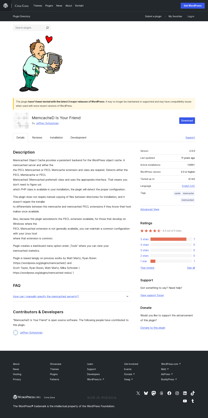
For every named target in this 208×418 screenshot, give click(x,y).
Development (78, 137)
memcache (188, 193)
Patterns (54, 379)
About (16, 364)
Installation (56, 137)
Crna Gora (49, 397)
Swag (128, 379)
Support (190, 137)
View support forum (152, 295)
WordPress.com (171, 364)
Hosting (17, 374)
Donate (129, 374)
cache (177, 193)
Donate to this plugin (152, 327)
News (16, 369)
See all (191, 267)
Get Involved (131, 364)
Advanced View (149, 209)
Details (20, 137)
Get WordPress (193, 5)
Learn (90, 364)
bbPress (167, 374)
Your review (147, 267)
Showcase (55, 364)
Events (127, 369)
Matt (165, 369)
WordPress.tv (95, 379)
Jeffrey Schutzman (47, 123)
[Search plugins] (47, 27)
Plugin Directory (21, 16)
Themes (54, 369)
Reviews (37, 137)
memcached (188, 200)
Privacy (17, 379)
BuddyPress (169, 379)
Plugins (54, 374)
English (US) (188, 186)
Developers (93, 374)
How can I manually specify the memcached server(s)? (46, 296)
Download (187, 120)
